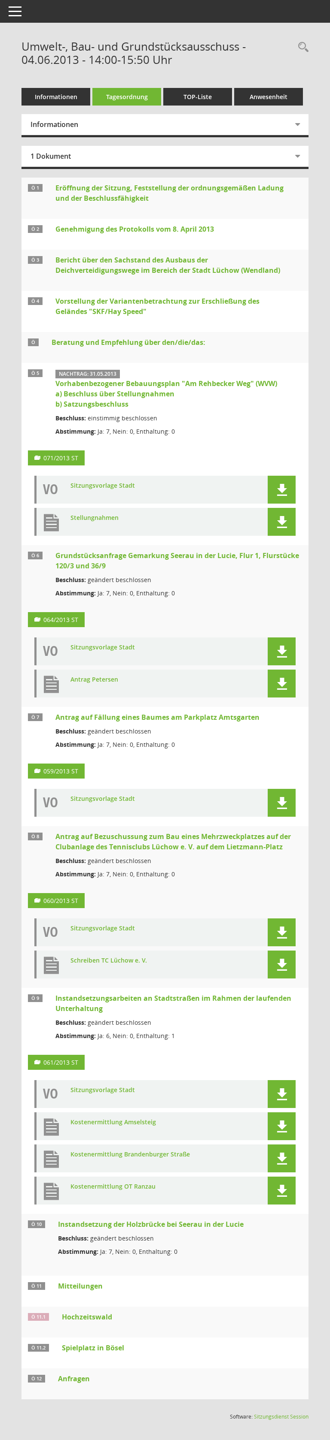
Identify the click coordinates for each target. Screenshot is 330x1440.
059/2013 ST (60, 771)
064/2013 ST (60, 620)
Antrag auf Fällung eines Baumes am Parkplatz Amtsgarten (157, 717)
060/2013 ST (60, 901)
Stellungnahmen (94, 518)
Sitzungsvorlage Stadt (102, 485)
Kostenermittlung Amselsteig (113, 1122)
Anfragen (74, 1378)
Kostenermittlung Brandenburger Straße (130, 1154)
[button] (282, 490)
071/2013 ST (60, 458)
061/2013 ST (60, 1062)
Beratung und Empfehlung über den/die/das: (128, 342)
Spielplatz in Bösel (93, 1347)
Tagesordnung (127, 97)
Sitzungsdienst (281, 1416)
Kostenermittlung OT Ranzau (113, 1186)
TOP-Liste (197, 97)
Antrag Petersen (94, 679)
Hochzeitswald (87, 1317)
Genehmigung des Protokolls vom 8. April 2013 (134, 229)
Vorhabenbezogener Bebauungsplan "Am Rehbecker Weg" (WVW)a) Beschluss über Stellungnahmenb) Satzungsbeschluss (166, 394)
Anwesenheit (268, 97)
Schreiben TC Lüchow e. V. (108, 960)
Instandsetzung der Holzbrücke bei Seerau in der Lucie (151, 1224)
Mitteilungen (80, 1286)
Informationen (56, 97)
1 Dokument (51, 156)
